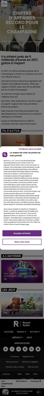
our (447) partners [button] (15, 160)
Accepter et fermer (22, 233)
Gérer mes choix (22, 241)
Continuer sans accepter (30, 148)
